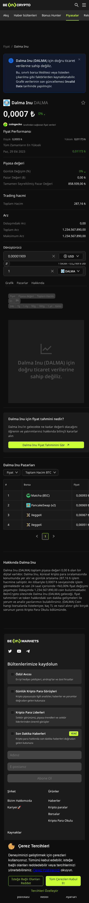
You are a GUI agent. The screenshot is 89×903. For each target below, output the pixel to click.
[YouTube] (19, 652)
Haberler (54, 801)
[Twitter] (9, 652)
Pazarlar (22, 283)
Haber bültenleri (25, 15)
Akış (6, 15)
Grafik (9, 283)
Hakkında (37, 283)
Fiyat (6, 46)
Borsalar (54, 814)
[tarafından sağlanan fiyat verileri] (12, 125)
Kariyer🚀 (14, 807)
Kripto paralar (58, 807)
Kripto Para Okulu (60, 820)
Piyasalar (72, 15)
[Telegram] (28, 652)
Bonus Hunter (51, 15)
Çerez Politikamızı (46, 870)
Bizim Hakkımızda (19, 801)
